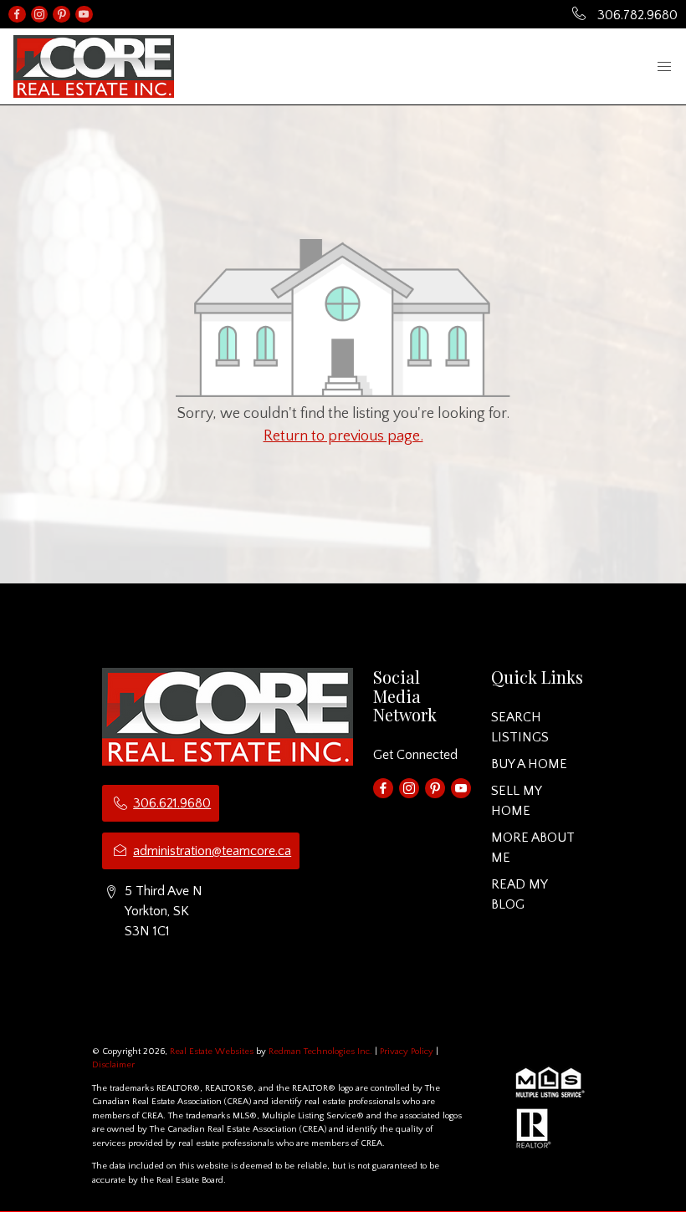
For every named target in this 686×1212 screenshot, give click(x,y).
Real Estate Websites (213, 1051)
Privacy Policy (406, 1051)
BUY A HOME (529, 764)
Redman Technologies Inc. (322, 1051)
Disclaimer (113, 1065)
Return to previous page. (343, 436)
